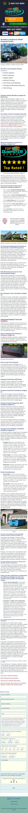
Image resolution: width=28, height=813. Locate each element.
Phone (3, 713)
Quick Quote (18, 400)
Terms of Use (14, 804)
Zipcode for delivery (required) (7, 699)
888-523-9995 (14, 29)
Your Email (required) (5, 708)
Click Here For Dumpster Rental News (10, 680)
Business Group (18, 684)
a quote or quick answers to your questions (13, 125)
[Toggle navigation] (4, 3)
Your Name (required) (5, 694)
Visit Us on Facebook (15, 798)
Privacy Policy (14, 801)
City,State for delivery (5, 703)
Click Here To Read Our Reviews (9, 675)
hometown (23, 683)
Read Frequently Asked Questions (9, 678)
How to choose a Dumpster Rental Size (4, 221)
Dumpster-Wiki (9, 684)
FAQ (4, 138)
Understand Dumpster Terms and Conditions (11, 320)
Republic (3, 684)
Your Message (4, 760)
